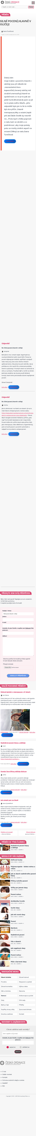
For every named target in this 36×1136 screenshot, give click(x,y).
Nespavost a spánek (25, 982)
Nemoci (3, 996)
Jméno (4, 616)
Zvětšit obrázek (4, 732)
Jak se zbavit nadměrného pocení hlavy (23, 875)
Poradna (4, 982)
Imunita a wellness (7, 1014)
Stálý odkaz (4, 387)
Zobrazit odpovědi (23, 732)
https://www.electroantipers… (10, 759)
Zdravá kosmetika (6, 986)
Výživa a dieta (23, 986)
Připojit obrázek (8, 664)
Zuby (2, 1000)
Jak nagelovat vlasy (18, 948)
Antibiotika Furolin (18, 901)
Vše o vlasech (16, 941)
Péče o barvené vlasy (18, 962)
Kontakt (21, 1014)
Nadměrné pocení (17, 935)
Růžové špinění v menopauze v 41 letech (15, 692)
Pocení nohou (16, 894)
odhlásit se (25, 1047)
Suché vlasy (15, 908)
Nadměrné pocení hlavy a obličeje (13, 743)
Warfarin (14, 928)
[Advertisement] (18, 54)
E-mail (4, 622)
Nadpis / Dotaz (6, 610)
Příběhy (21, 1005)
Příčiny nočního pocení (19, 881)
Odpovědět (10, 141)
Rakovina (22, 991)
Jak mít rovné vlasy (18, 915)
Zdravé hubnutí (24, 977)
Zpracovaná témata (25, 1009)
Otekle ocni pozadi (7, 832)
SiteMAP (5, 1083)
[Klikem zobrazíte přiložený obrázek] (15, 730)
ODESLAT (18, 1051)
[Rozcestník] (33, 2)
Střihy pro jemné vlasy (19, 888)
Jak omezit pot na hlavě (9, 800)
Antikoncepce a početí (26, 996)
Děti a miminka (6, 991)
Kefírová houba (16, 860)
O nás (4, 1071)
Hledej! (31, 7)
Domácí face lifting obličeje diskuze (14, 771)
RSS (3, 1086)
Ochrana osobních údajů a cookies (13, 1080)
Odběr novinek (7, 1074)
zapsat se (12, 1047)
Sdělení (4, 636)
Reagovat (13, 387)
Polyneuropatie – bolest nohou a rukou (23, 867)
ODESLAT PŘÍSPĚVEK (18, 675)
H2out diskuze (30, 832)
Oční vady (22, 1000)
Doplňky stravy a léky (7, 1009)
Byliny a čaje (5, 1005)
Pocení (13, 921)
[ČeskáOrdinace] (10, 4)
